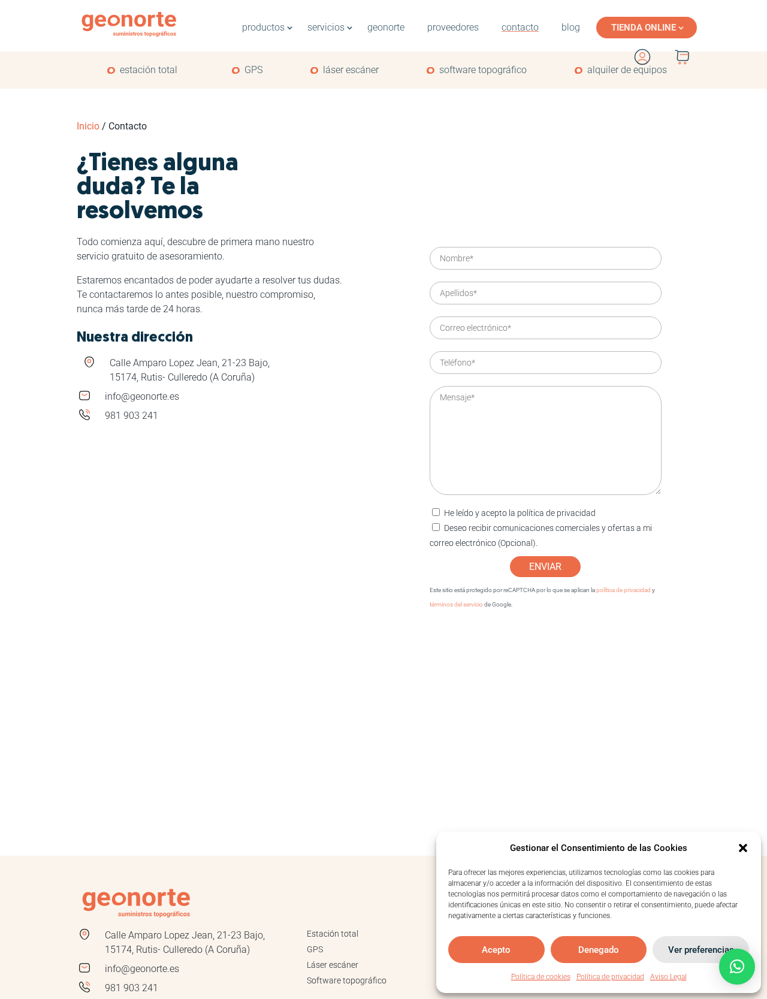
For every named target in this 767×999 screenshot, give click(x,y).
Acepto (496, 949)
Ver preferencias (701, 949)
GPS (253, 70)
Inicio (88, 126)
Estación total (332, 933)
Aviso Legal (668, 977)
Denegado (598, 949)
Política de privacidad (610, 977)
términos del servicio (456, 604)
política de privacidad (556, 513)
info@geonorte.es (142, 396)
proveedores (453, 27)
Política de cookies (540, 977)
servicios (326, 27)
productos (263, 27)
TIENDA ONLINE (643, 27)
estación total (148, 70)
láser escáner (351, 70)
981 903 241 (131, 415)
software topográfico (483, 70)
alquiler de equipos (627, 70)
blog (570, 27)
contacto (520, 27)
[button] (743, 848)
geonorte (385, 27)
